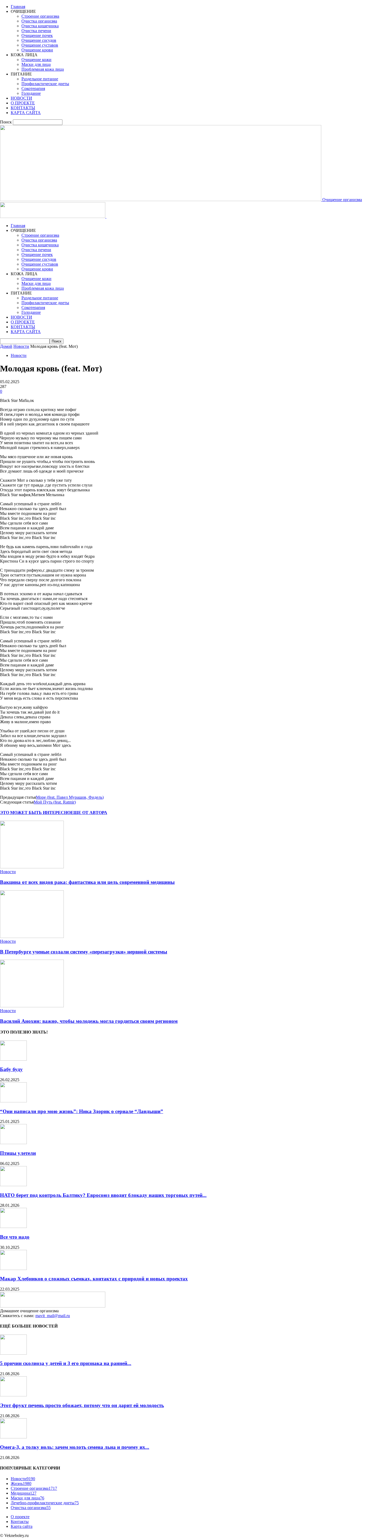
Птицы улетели (18, 1153)
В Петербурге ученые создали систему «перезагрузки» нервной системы (83, 952)
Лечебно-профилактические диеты (45, 1503)
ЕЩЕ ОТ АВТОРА (88, 812)
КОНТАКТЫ (23, 107)
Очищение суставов (39, 45)
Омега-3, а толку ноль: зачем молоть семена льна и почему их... (74, 1447)
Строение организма (40, 16)
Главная (18, 6)
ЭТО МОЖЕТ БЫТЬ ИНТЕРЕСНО (35, 812)
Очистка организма (39, 21)
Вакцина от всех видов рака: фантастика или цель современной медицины (87, 882)
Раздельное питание (39, 79)
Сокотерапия (33, 88)
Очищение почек (37, 35)
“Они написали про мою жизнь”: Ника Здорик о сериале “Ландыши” (81, 1111)
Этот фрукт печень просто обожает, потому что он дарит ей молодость (82, 1405)
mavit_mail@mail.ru (52, 1315)
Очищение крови (37, 50)
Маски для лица (36, 64)
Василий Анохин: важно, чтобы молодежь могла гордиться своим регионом (89, 1021)
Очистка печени (36, 30)
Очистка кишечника (40, 26)
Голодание (31, 93)
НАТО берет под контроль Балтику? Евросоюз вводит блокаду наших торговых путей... (103, 1195)
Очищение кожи (36, 59)
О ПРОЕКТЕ (23, 103)
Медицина (23, 1493)
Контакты (20, 1521)
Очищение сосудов (38, 40)
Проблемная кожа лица (42, 69)
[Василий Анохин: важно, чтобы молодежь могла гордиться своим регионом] (32, 1006)
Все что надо (14, 1237)
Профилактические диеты (45, 83)
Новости (21, 346)
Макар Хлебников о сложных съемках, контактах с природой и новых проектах (94, 1278)
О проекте (20, 1516)
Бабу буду (11, 1069)
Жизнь (21, 1483)
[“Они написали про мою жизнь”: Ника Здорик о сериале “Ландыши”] (13, 1101)
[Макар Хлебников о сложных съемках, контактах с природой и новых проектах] (13, 1268)
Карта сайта (21, 1526)
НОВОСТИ (21, 98)
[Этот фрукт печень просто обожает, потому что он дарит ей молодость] (13, 1395)
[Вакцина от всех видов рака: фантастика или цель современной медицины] (32, 867)
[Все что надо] (13, 1226)
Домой (6, 346)
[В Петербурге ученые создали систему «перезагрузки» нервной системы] (32, 936)
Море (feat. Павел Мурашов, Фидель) (70, 797)
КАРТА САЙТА (26, 112)
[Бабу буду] (13, 1059)
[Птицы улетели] (13, 1142)
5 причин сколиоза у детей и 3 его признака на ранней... (65, 1363)
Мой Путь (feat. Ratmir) (55, 802)
